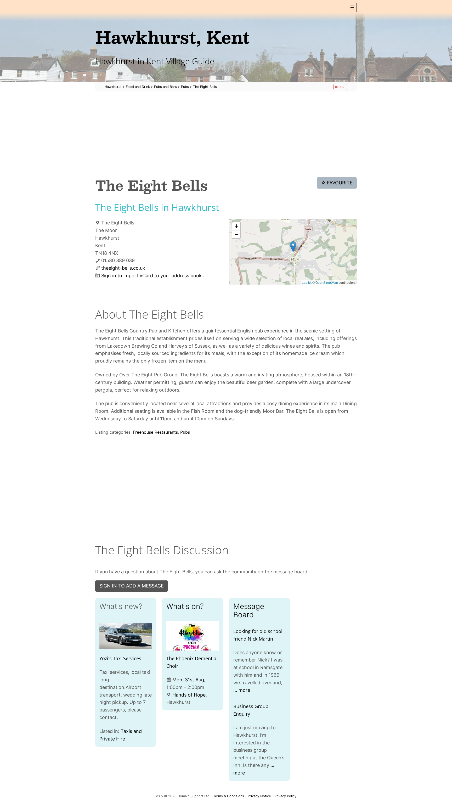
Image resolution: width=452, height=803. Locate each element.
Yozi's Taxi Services (120, 658)
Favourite (337, 182)
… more (241, 690)
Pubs (185, 432)
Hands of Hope (189, 695)
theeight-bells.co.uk (123, 268)
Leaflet (307, 282)
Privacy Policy (285, 796)
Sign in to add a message (131, 586)
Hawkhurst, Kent (172, 37)
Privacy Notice (259, 796)
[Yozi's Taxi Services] (125, 636)
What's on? (185, 606)
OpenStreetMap (326, 282)
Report (340, 87)
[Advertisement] (226, 134)
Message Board (248, 610)
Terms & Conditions (228, 796)
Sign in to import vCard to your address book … (154, 275)
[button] (352, 7)
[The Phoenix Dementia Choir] (192, 636)
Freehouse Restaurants (155, 432)
